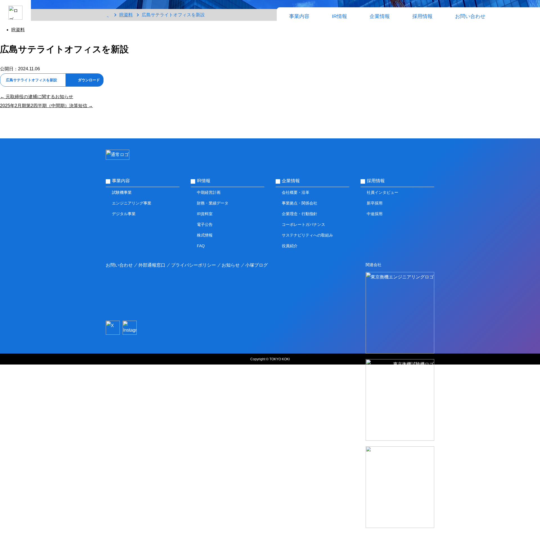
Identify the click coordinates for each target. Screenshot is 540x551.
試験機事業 (122, 192)
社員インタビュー (382, 192)
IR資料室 (205, 214)
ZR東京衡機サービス (400, 542)
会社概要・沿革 (295, 192)
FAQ (201, 246)
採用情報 (422, 16)
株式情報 (205, 235)
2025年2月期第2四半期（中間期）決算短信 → (46, 105)
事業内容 (299, 16)
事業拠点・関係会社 (299, 203)
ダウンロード (89, 80)
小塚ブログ (256, 265)
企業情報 (380, 16)
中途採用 (374, 214)
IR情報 (339, 16)
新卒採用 (374, 203)
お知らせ (231, 265)
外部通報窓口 (151, 265)
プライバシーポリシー (193, 265)
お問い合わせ (470, 16)
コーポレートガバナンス (303, 224)
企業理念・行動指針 (299, 214)
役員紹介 (290, 246)
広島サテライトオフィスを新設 (31, 80)
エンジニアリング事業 (131, 203)
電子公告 (205, 224)
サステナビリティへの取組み (307, 235)
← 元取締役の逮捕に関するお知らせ (36, 96)
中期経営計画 (208, 192)
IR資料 (18, 29)
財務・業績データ (212, 203)
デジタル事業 (124, 214)
